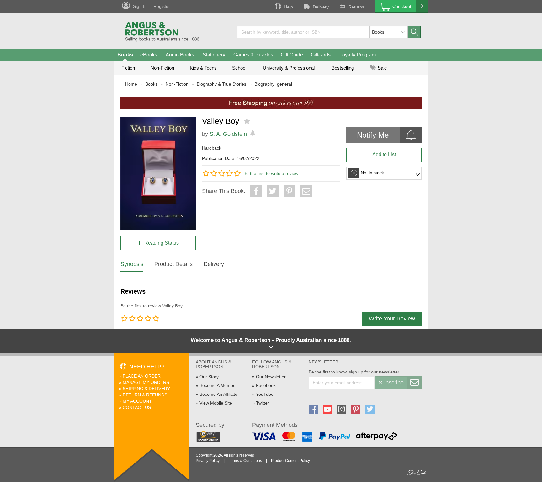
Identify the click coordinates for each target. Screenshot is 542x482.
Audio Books (180, 54)
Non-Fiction (162, 68)
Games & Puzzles (253, 54)
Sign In (140, 6)
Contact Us (137, 407)
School (239, 68)
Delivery (321, 6)
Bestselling (343, 68)
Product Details (173, 264)
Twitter (262, 402)
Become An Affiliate (218, 394)
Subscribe (391, 382)
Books (125, 54)
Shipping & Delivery (146, 388)
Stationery (214, 54)
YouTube (265, 394)
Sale (381, 68)
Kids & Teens (203, 68)
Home (131, 84)
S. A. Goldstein (228, 134)
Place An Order (142, 376)
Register (161, 6)
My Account (137, 401)
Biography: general (273, 84)
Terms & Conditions (245, 460)
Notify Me (373, 135)
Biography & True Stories (221, 84)
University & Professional (289, 68)
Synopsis (131, 264)
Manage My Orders (146, 382)
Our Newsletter (271, 376)
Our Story (209, 376)
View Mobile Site (215, 402)
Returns (356, 6)
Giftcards (321, 54)
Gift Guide (292, 54)
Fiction (128, 68)
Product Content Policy (290, 460)
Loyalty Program (357, 54)
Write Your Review (392, 318)
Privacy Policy (208, 460)
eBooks (148, 54)
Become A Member (218, 385)
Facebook (266, 385)
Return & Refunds (145, 394)
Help (288, 6)
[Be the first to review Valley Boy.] (247, 121)
